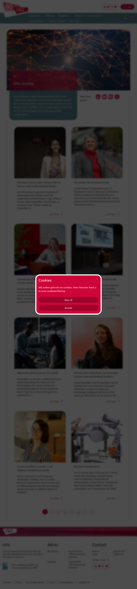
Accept (68, 307)
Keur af (68, 299)
